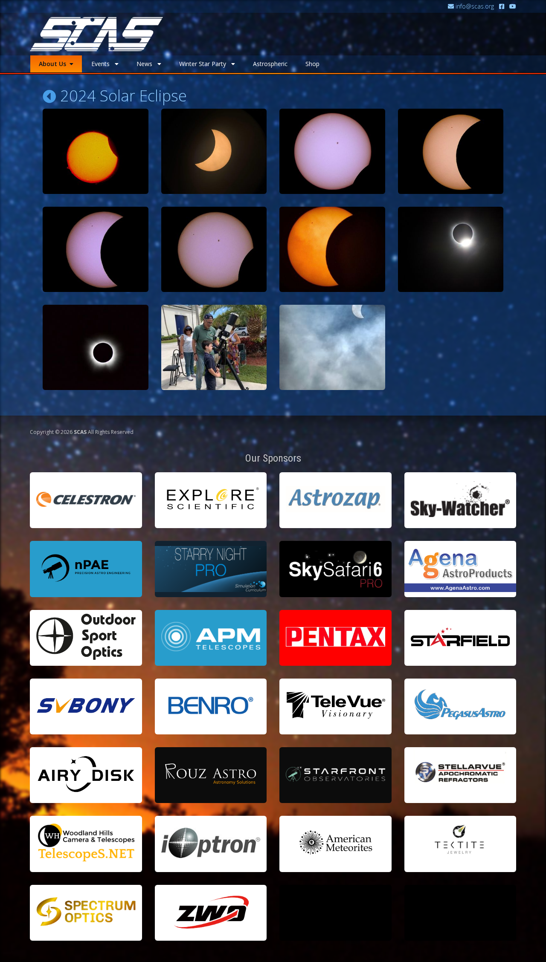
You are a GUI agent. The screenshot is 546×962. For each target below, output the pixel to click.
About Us (54, 64)
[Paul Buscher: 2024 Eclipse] (332, 249)
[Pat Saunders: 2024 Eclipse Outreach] (214, 347)
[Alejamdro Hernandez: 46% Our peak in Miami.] (214, 151)
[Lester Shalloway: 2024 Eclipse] (95, 249)
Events (103, 64)
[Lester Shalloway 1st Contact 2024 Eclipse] (332, 151)
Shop (312, 64)
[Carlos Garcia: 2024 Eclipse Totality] (95, 347)
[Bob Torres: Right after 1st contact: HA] (95, 151)
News (146, 64)
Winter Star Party (205, 64)
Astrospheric (270, 64)
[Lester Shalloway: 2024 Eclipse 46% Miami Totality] (451, 151)
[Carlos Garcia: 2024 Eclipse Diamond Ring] (451, 249)
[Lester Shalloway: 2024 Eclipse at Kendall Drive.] (332, 347)
